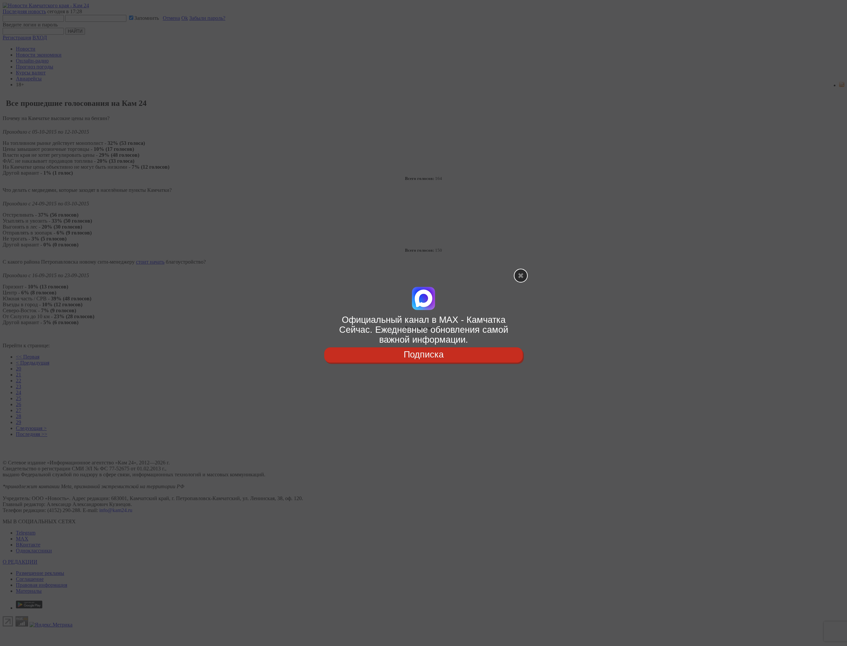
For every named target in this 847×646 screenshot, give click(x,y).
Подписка (424, 355)
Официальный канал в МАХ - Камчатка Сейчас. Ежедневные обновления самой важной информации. (423, 329)
